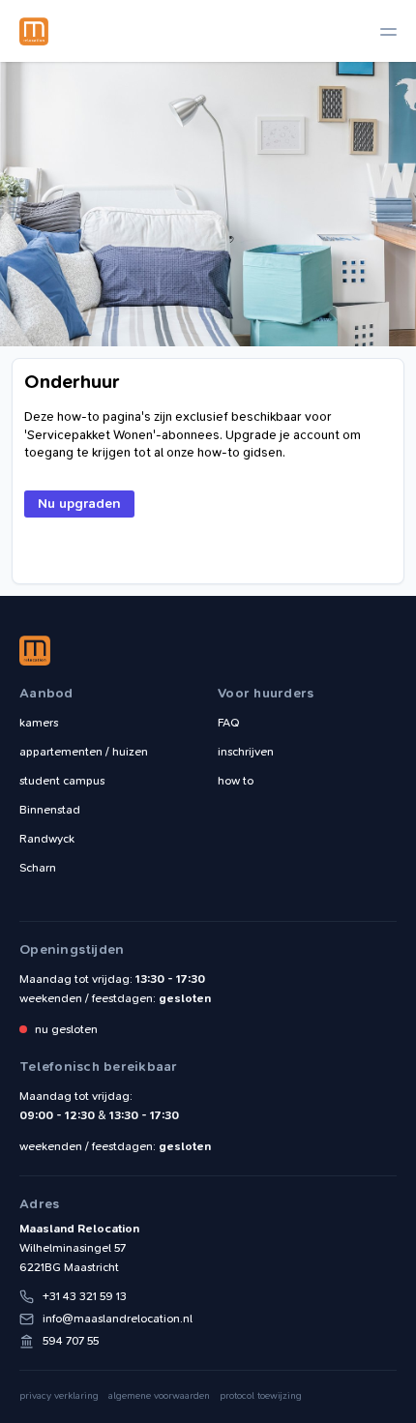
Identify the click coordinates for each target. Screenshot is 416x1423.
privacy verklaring (59, 1396)
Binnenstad (49, 809)
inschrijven (246, 751)
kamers (38, 722)
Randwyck (46, 838)
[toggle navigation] (388, 31)
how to (235, 780)
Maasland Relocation (33, 30)
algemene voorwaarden (159, 1396)
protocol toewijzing (261, 1396)
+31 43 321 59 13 (85, 1296)
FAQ (229, 722)
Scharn (37, 868)
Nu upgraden (79, 503)
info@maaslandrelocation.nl (118, 1318)
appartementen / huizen (83, 751)
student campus (61, 780)
